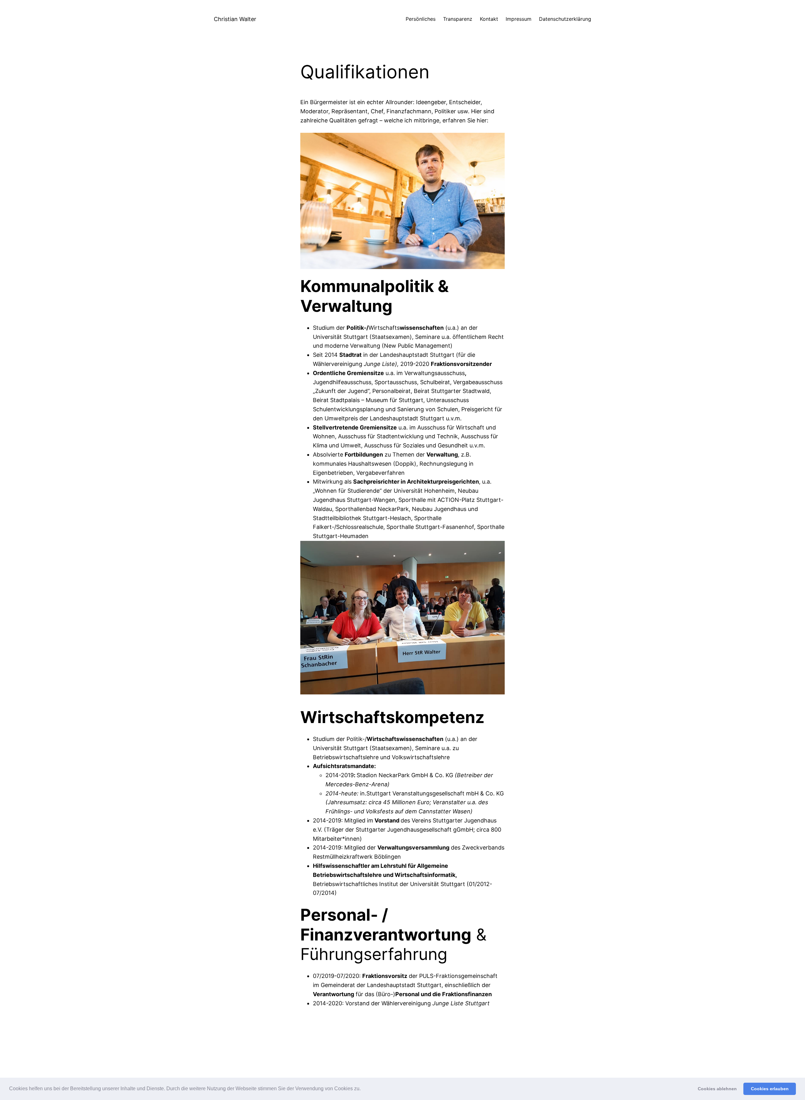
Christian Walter (235, 19)
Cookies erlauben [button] (770, 1088)
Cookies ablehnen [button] (717, 1088)
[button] (363, 1089)
